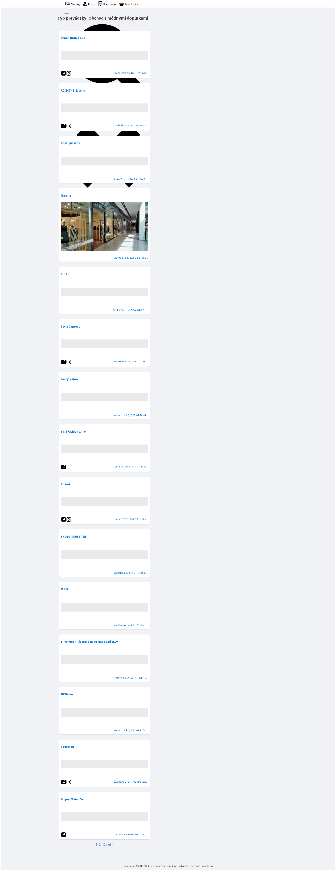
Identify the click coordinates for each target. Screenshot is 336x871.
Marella (66, 195)
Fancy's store (70, 379)
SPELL (65, 274)
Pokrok (66, 484)
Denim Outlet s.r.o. (73, 38)
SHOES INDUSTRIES (74, 537)
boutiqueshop (70, 143)
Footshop (67, 747)
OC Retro (67, 694)
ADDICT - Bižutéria (73, 90)
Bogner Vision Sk (72, 799)
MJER (64, 589)
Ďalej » (108, 844)
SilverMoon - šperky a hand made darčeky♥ (89, 642)
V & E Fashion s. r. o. (74, 431)
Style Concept (70, 326)
